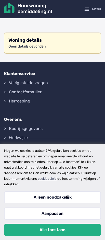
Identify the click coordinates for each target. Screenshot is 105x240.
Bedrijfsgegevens (26, 128)
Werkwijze (18, 137)
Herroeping (19, 101)
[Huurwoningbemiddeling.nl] (28, 9)
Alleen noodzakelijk (53, 197)
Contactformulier (25, 91)
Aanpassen (52, 213)
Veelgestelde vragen (28, 82)
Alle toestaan (52, 229)
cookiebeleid (47, 179)
